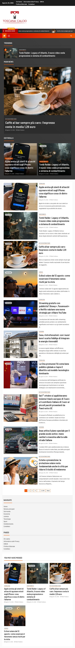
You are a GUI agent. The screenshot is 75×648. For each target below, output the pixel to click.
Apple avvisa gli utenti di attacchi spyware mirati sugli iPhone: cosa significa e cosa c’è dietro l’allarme (14, 594)
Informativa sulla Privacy (31, 1)
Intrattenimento (8, 524)
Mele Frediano (20, 130)
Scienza (41, 272)
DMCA (42, 1)
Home (6, 506)
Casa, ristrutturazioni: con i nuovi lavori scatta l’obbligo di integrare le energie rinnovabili (54, 338)
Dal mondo (7, 511)
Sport (5, 521)
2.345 (42, 490)
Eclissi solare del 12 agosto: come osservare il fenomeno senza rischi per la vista (54, 278)
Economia (41, 331)
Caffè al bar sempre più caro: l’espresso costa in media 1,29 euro (51, 31)
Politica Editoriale (21, 4)
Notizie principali (9, 509)
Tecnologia (9, 158)
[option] (37, 53)
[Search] (71, 36)
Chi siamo (19, 1)
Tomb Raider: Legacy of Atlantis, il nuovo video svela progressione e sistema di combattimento (54, 167)
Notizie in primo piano (11, 118)
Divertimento (22, 49)
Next (48, 490)
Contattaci (31, 4)
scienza (6, 516)
